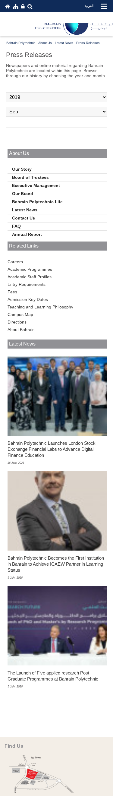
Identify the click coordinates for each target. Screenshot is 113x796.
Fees (12, 291)
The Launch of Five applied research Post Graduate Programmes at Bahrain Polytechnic (53, 675)
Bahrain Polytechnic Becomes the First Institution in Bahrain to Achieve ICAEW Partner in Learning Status (56, 564)
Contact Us (23, 218)
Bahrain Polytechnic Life (37, 201)
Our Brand (22, 193)
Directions (17, 322)
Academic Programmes (30, 269)
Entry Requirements (27, 284)
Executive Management (36, 185)
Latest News (24, 209)
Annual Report (27, 234)
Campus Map (20, 314)
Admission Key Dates (28, 299)
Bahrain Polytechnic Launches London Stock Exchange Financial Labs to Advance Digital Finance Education (52, 449)
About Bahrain (21, 329)
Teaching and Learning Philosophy (40, 307)
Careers (15, 261)
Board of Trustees (30, 177)
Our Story (22, 169)
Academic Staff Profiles (30, 276)
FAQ (16, 226)
